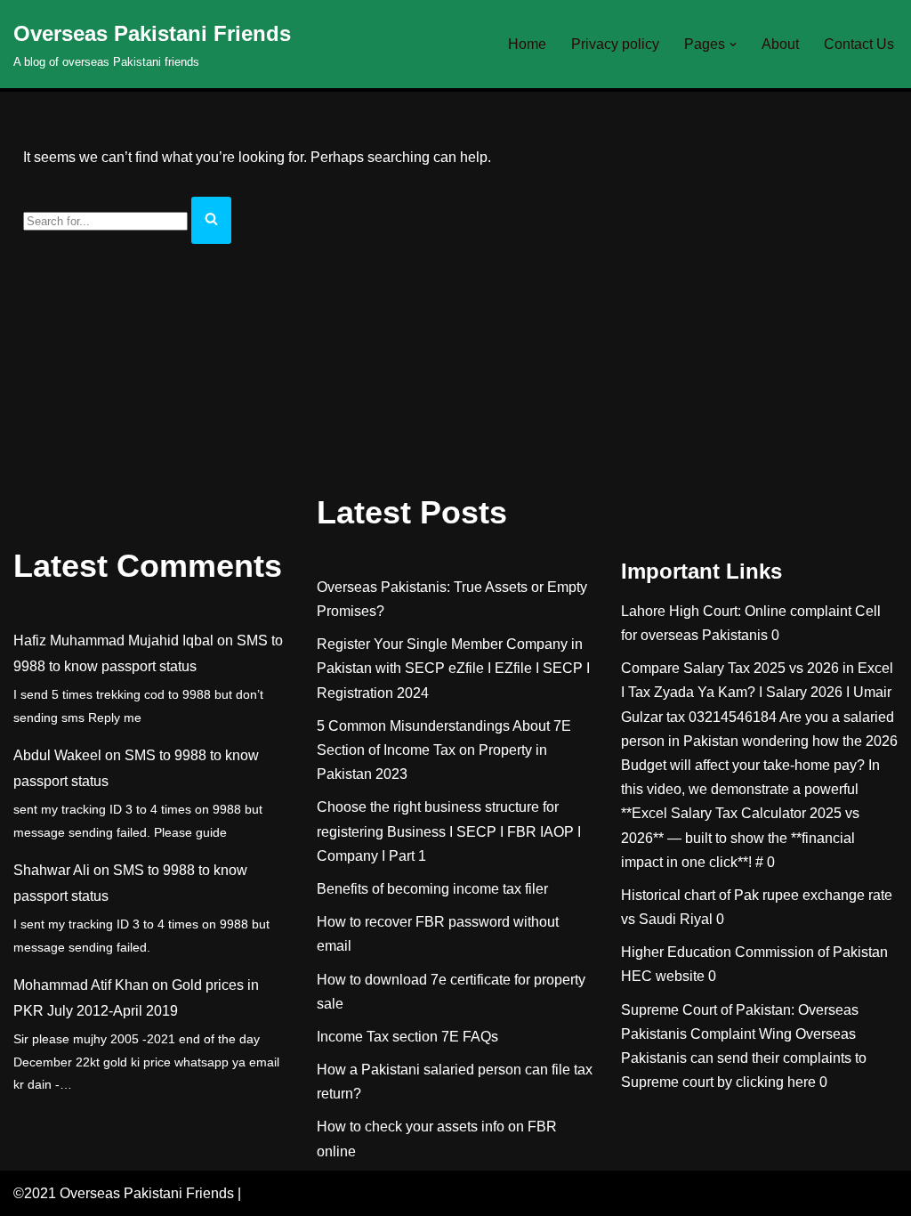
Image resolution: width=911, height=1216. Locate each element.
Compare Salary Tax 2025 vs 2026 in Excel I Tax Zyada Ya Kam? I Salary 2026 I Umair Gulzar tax (757, 692)
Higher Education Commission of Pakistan (754, 952)
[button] (733, 44)
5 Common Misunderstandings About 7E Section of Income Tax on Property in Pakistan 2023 (444, 750)
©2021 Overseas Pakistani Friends (123, 1193)
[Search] (211, 220)
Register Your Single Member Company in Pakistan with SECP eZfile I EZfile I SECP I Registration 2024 (453, 668)
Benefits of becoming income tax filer (432, 888)
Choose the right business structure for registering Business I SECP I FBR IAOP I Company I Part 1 (449, 831)
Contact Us (859, 44)
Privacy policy (615, 44)
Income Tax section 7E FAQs (407, 1036)
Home (527, 44)
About (780, 44)
